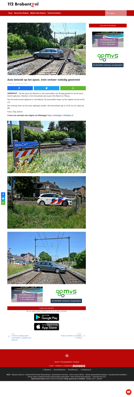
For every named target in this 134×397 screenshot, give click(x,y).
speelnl (99, 378)
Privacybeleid (66, 361)
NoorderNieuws (59, 369)
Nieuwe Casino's (18, 374)
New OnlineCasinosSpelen (81, 376)
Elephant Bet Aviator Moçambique (38, 374)
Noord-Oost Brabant (21, 13)
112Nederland (85, 369)
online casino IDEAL (76, 374)
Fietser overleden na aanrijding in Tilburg (71, 336)
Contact (76, 361)
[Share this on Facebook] (20, 88)
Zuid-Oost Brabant (54, 13)
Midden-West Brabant (38, 13)
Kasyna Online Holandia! (54, 378)
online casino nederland (37, 376)
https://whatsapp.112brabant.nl (60, 115)
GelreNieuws (73, 369)
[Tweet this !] (46, 88)
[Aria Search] (107, 13)
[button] (128, 392)
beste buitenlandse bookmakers (58, 376)
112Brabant (46, 369)
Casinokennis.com (99, 376)
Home (10, 13)
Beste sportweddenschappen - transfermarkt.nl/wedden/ (106, 374)
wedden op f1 (91, 378)
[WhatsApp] (73, 88)
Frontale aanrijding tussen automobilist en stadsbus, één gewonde (21, 337)
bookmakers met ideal (60, 374)
